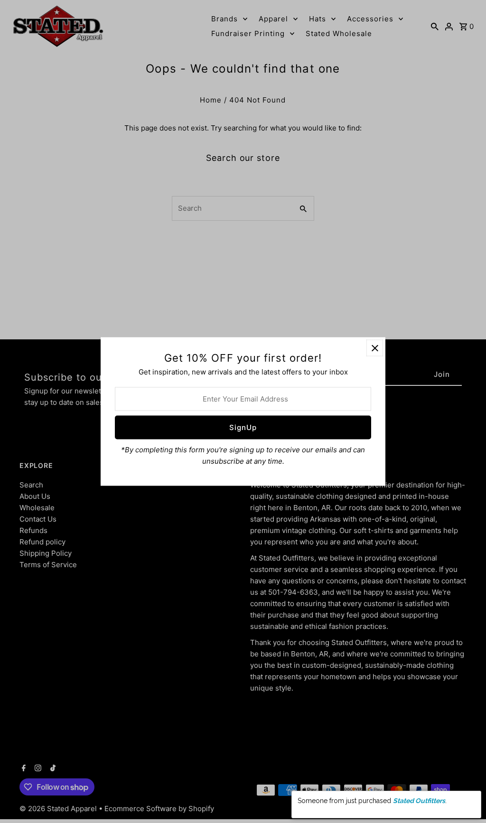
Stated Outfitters (419, 800)
